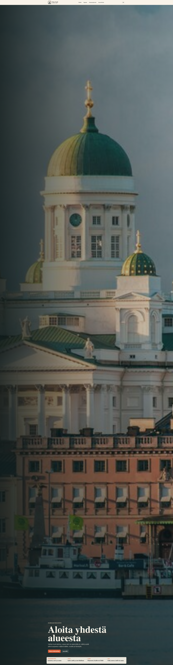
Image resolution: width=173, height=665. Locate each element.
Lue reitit (65, 651)
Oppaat (85, 2)
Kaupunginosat (92, 2)
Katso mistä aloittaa (54, 651)
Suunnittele (101, 2)
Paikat (80, 2)
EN (123, 2)
